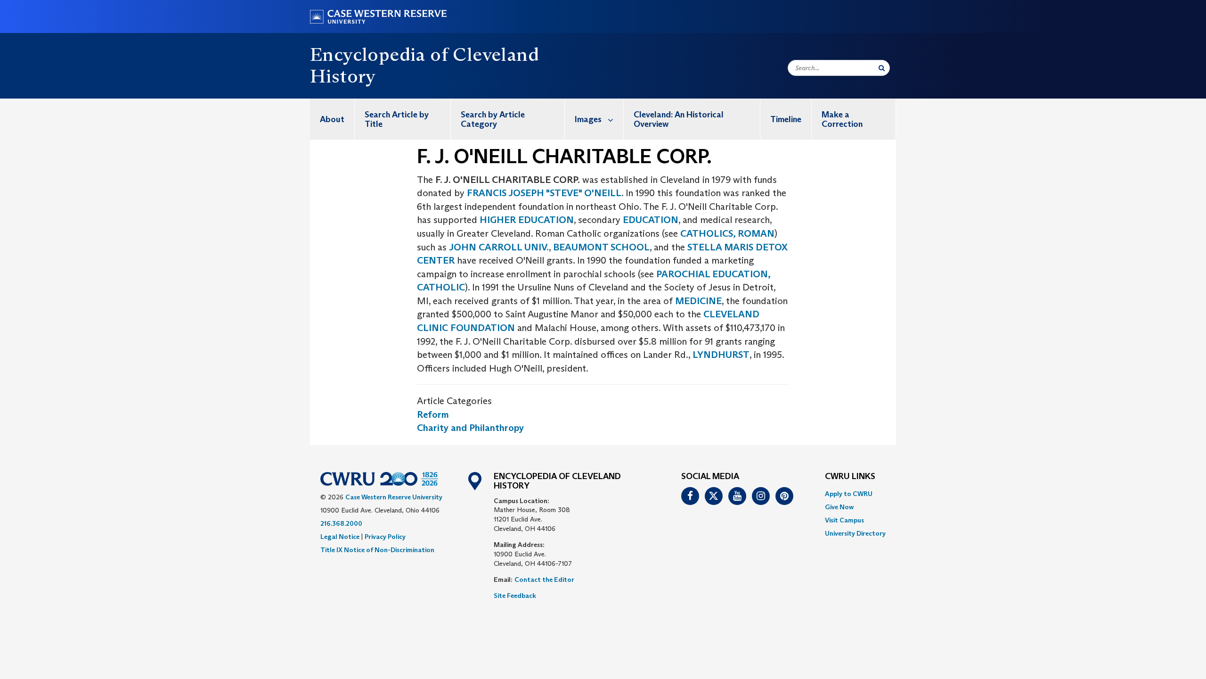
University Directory (855, 533)
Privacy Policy (385, 536)
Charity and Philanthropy (470, 427)
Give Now (839, 507)
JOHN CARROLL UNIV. (499, 247)
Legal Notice (339, 536)
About (332, 119)
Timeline (785, 119)
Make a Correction (842, 119)
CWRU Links (850, 476)
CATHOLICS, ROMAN (727, 233)
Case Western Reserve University (393, 497)
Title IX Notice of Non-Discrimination (377, 550)
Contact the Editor (544, 579)
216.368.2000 (341, 523)
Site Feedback (515, 595)
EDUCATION (650, 219)
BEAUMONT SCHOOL (601, 247)
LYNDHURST (721, 354)
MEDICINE (698, 300)
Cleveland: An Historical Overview (679, 119)
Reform (433, 414)
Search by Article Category (493, 119)
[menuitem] (332, 119)
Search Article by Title (397, 119)
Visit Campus (844, 520)
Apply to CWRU (848, 493)
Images (588, 119)
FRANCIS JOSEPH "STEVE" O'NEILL (544, 193)
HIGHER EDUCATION (527, 219)
